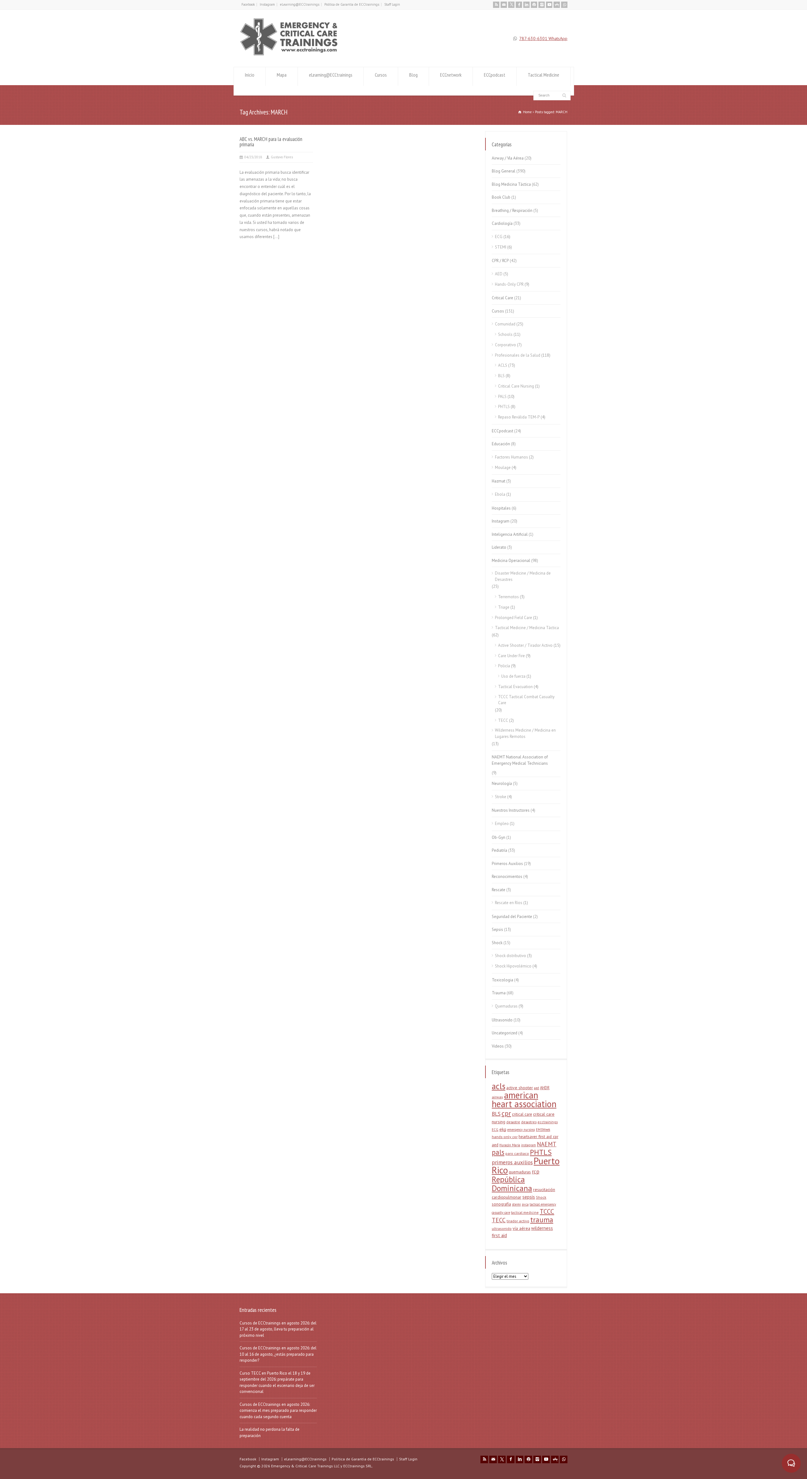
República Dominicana (512, 1183)
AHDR (544, 1087)
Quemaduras (506, 1006)
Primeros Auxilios (507, 863)
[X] (511, 5)
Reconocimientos (507, 876)
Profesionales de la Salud (517, 355)
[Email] (504, 5)
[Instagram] (541, 5)
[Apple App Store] (557, 5)
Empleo (502, 823)
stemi (516, 1204)
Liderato (499, 547)
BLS (501, 375)
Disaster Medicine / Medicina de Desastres (523, 576)
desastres (529, 1121)
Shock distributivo (510, 955)
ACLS (502, 365)
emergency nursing (521, 1129)
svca (525, 1204)
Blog (413, 75)
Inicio (249, 75)
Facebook (248, 4)
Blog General (503, 171)
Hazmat (498, 481)
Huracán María (509, 1145)
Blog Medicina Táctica (511, 184)
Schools (505, 334)
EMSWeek (543, 1129)
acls (498, 1086)
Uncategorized (504, 1033)
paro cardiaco (517, 1153)
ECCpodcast (494, 75)
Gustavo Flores (282, 157)
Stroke (500, 796)
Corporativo (505, 345)
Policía (504, 666)
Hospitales (501, 508)
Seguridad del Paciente (512, 916)
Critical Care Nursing (516, 386)
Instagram (267, 4)
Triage (503, 607)
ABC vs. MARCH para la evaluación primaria (271, 142)
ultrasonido (502, 1228)
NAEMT (546, 1144)
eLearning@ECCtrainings (299, 4)
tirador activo (518, 1221)
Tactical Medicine (543, 75)
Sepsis (497, 929)
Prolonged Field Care (513, 617)
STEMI (500, 247)
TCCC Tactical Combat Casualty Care (526, 700)
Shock (497, 942)
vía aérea (521, 1228)
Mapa (282, 75)
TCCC (547, 1211)
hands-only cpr (505, 1136)
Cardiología (502, 223)
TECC (503, 720)
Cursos (381, 75)
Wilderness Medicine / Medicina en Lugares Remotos (525, 733)
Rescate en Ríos (508, 902)
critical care (522, 1114)
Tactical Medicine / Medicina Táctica (527, 627)
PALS (502, 396)
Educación (501, 444)
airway (497, 1097)
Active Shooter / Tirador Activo (525, 645)
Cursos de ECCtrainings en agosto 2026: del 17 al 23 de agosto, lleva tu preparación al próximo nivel (278, 1329)
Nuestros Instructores (511, 810)
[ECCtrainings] (292, 55)
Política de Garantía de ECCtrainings (351, 4)
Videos (498, 1046)
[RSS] (496, 5)
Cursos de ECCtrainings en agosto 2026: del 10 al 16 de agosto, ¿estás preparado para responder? (278, 1354)
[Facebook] (519, 5)
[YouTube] (549, 5)
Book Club (501, 197)
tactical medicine (525, 1212)
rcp (535, 1171)
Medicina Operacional (511, 560)
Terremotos (508, 596)
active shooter (519, 1087)
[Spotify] (534, 5)
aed (536, 1088)
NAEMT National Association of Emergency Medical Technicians (520, 760)
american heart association (524, 1099)
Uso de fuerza (513, 676)
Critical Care (502, 298)
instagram (528, 1145)
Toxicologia (502, 980)
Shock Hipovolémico (513, 966)
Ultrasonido (502, 1020)
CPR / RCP (500, 260)
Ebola (500, 494)
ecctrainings (547, 1121)
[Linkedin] (526, 5)
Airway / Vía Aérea (508, 158)
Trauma (499, 993)
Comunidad (505, 324)
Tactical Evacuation (515, 686)
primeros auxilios (512, 1162)
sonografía (501, 1204)
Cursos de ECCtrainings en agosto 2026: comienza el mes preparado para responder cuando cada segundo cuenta (278, 1410)
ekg (502, 1129)
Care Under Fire (511, 655)
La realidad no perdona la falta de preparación (269, 1432)
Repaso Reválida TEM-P (519, 417)
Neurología (502, 783)
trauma (541, 1219)
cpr (506, 1113)
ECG (498, 236)
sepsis (528, 1197)
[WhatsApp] (564, 5)
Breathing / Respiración (512, 210)
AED (498, 274)
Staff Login (392, 4)
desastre (513, 1121)
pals (498, 1152)
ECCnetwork (451, 75)
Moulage (503, 467)
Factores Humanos (511, 457)
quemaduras (520, 1172)
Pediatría (499, 850)
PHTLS (504, 406)
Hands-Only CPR (509, 284)
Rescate (498, 889)
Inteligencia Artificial (510, 534)
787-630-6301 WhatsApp (543, 38)
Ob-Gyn (498, 837)
